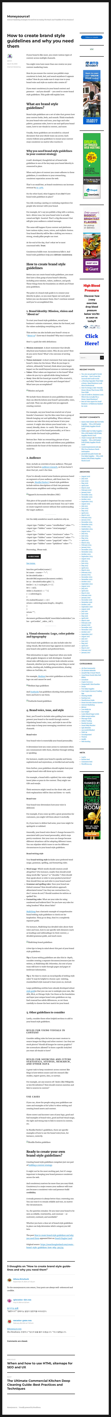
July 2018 (84, 611)
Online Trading (86, 721)
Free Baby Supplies (87, 689)
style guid (30, 991)
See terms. (30, 563)
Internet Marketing (14, 67)
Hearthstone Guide (88, 700)
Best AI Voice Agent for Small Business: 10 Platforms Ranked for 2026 (92, 404)
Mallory (84, 431)
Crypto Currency (87, 682)
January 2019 (85, 598)
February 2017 (86, 650)
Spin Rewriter (86, 728)
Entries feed (85, 759)
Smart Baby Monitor (88, 725)
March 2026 (85, 488)
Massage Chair (86, 719)
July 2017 (84, 639)
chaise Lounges (86, 438)
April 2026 (85, 485)
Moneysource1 (18, 16)
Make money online (88, 716)
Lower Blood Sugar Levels (90, 714)
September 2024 (87, 529)
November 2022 (86, 579)
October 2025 (86, 499)
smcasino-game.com (22, 1320)
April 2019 (84, 591)
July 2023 (84, 561)
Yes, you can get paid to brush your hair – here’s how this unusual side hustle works (91, 376)
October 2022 (86, 582)
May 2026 (84, 483)
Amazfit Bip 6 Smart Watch (90, 673)
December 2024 (86, 522)
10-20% (39, 188)
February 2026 (86, 490)
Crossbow (84, 680)
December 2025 (86, 495)
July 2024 (84, 534)
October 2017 (85, 632)
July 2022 (84, 588)
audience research (49, 467)
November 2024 (86, 524)
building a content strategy (40, 1165)
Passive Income (86, 723)
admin (9, 61)
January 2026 (86, 492)
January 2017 (85, 653)
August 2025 (85, 504)
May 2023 (84, 566)
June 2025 (84, 508)
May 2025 (84, 511)
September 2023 (87, 556)
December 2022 (86, 577)
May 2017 (84, 643)
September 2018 (86, 607)
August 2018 (85, 609)
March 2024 (85, 543)
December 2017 (86, 627)
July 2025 (84, 506)
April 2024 (85, 540)
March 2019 (85, 593)
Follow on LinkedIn (92, 37)
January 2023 (85, 575)
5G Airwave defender (88, 671)
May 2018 (84, 616)
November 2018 (86, 602)
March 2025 (85, 515)
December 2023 (86, 550)
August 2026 (85, 476)
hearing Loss (85, 698)
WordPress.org (86, 764)
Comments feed (86, 762)
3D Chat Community (88, 668)
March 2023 (85, 570)
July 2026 (84, 479)
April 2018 (84, 618)
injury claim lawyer (88, 422)
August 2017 (85, 637)
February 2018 (86, 623)
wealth (83, 739)
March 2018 (85, 620)
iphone (83, 707)
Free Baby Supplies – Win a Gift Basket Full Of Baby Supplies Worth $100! (92, 433)
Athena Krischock (21, 1279)
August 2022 (85, 586)
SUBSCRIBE (33, 556)
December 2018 (86, 600)
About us (31, 336)
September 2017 (86, 634)
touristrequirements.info (90, 447)
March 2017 (85, 648)
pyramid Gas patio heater (90, 454)
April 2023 (84, 568)
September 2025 (87, 502)
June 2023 (84, 563)
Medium (41, 676)
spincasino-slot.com (22, 1300)
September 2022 (87, 584)
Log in (83, 757)
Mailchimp (31, 911)
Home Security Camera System (92, 703)
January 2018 (85, 625)
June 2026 (84, 481)
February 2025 (86, 518)
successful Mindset (88, 730)
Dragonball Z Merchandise (90, 684)
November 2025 (86, 497)
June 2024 (84, 536)
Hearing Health (86, 696)
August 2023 (85, 559)
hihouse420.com (14, 1329)
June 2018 (84, 614)
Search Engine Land (63, 1238)
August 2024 (85, 531)
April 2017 (84, 646)
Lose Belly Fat (86, 709)
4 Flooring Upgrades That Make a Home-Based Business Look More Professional (92, 383)
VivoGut (84, 737)
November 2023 (86, 552)
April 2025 (85, 513)
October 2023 (86, 554)
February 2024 (86, 545)
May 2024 (84, 538)
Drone (83, 687)
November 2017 (86, 630)
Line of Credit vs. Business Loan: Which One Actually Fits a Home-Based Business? (92, 397)
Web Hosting (85, 741)
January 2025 (86, 520)
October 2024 (86, 527)
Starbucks (34, 692)
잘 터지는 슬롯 (12, 1308)
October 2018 (85, 604)
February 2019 (86, 595)
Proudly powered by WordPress (30, 1407)
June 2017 (84, 641)
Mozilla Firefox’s (42, 482)
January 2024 (86, 547)
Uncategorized (86, 735)
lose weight (85, 712)
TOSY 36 (84, 732)
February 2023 (86, 572)
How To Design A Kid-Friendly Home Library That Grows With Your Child (92, 390)
